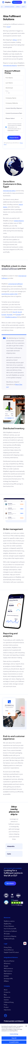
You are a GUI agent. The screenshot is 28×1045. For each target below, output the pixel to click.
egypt (23, 6)
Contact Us (7, 992)
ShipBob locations (11, 317)
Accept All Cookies (14, 1042)
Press (5, 1004)
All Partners (7, 963)
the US (15, 312)
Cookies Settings (14, 1034)
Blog (5, 994)
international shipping (10, 65)
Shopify (6, 966)
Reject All (14, 1038)
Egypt (8, 26)
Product (6, 1007)
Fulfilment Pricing (9, 1002)
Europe (4, 314)
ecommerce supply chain (10, 294)
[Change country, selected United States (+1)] (6, 93)
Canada (18, 314)
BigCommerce (8, 971)
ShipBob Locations (9, 921)
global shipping (19, 221)
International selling (9, 190)
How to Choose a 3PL (10, 928)
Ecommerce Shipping (10, 936)
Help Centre (7, 1009)
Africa (15, 40)
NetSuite (6, 976)
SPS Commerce (8, 968)
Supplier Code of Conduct (11, 952)
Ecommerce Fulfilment (10, 931)
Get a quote (10, 883)
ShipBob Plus (7, 923)
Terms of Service (9, 950)
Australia (9, 314)
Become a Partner (9, 961)
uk (1, 6)
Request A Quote (17, 2)
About (5, 989)
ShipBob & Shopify (9, 938)
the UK (20, 312)
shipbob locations (9, 6)
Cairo (9, 854)
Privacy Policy (11, 130)
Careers (6, 999)
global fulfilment (10, 268)
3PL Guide (7, 933)
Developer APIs (8, 978)
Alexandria (10, 846)
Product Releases (9, 926)
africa (18, 6)
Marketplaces (8, 973)
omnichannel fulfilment (15, 284)
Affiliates (6, 981)
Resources (7, 997)
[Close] (26, 1026)
